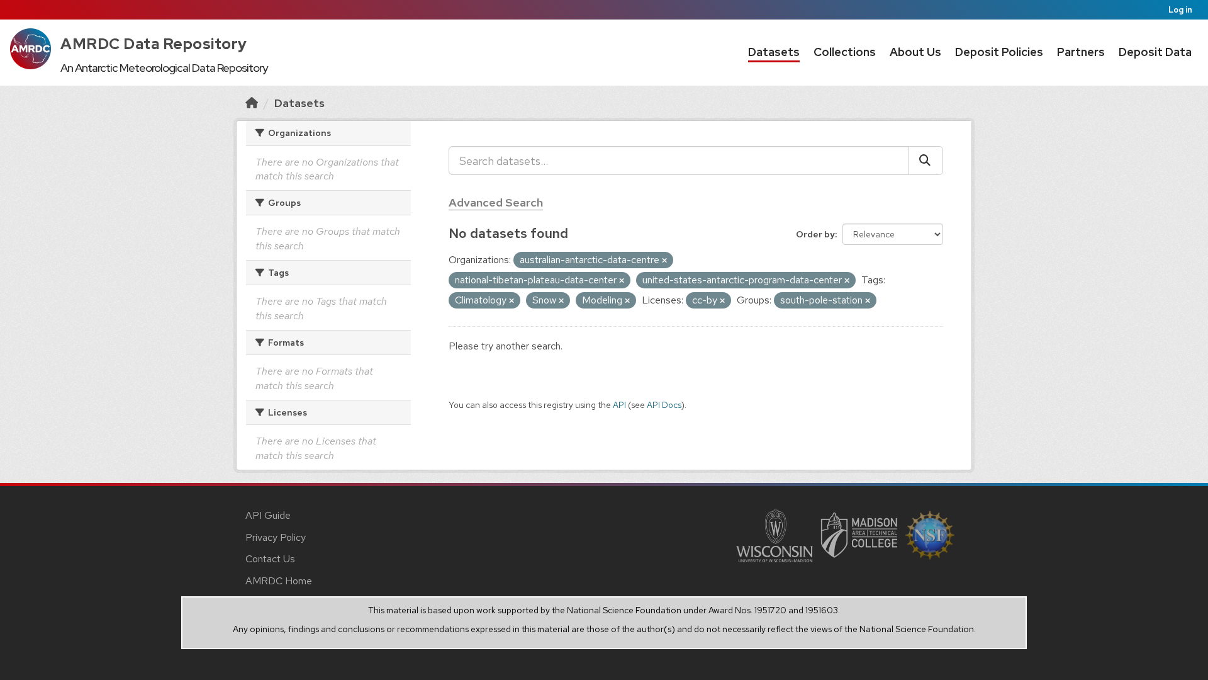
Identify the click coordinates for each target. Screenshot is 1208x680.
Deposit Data (1155, 52)
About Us (915, 52)
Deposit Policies (999, 52)
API (619, 405)
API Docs (664, 405)
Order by (815, 234)
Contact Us (270, 558)
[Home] (251, 103)
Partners (1081, 52)
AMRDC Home (278, 580)
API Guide (268, 515)
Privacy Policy (275, 537)
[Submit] (926, 160)
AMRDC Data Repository (153, 44)
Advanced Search (496, 202)
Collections (845, 52)
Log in (1180, 9)
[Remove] (664, 260)
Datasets (774, 52)
